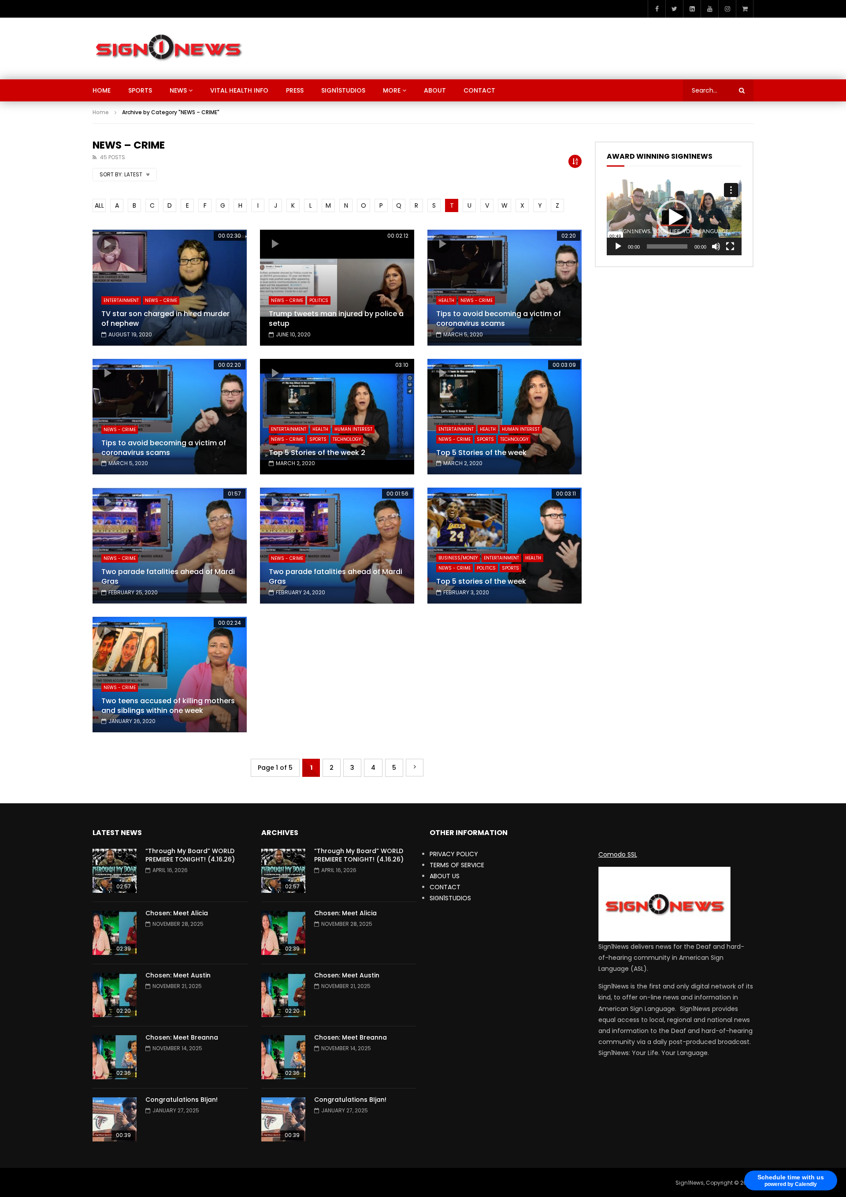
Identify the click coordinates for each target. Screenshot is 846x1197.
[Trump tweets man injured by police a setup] (337, 288)
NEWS (178, 90)
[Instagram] (727, 9)
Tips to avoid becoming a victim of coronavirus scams (498, 318)
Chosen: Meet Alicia (176, 913)
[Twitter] (674, 9)
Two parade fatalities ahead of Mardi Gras (168, 576)
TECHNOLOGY (347, 439)
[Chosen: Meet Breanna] (115, 1057)
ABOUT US (445, 876)
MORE (392, 90)
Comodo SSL (617, 854)
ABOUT (435, 90)
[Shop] (744, 9)
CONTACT (479, 90)
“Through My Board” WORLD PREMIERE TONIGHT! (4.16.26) (190, 855)
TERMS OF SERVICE (457, 865)
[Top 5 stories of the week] (504, 546)
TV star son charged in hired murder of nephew (165, 318)
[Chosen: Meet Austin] (115, 995)
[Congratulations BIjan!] (115, 1119)
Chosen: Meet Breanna (181, 1037)
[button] (674, 217)
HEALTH (446, 300)
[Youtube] (709, 9)
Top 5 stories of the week (481, 581)
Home (101, 112)
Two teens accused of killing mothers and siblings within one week (168, 706)
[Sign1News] (168, 48)
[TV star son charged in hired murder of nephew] (170, 288)
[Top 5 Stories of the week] (504, 417)
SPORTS (140, 90)
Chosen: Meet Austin (178, 975)
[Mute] (716, 246)
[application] (674, 217)
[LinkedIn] (692, 9)
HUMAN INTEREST (353, 429)
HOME (102, 90)
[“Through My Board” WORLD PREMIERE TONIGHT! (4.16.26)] (115, 871)
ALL (99, 205)
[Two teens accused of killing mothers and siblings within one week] (170, 675)
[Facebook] (656, 9)
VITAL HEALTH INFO (239, 90)
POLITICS (318, 300)
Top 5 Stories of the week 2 (317, 452)
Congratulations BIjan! (181, 1099)
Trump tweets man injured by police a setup (336, 318)
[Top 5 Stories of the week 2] (337, 417)
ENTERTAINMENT (121, 300)
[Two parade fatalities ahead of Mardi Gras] (170, 546)
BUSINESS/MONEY (458, 558)
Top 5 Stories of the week (481, 452)
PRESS (295, 90)
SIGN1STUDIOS (343, 90)
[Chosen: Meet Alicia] (115, 933)
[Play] (618, 246)
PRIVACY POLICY (454, 854)
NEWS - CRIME (161, 300)
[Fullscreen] (730, 246)
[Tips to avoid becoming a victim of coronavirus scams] (504, 288)
